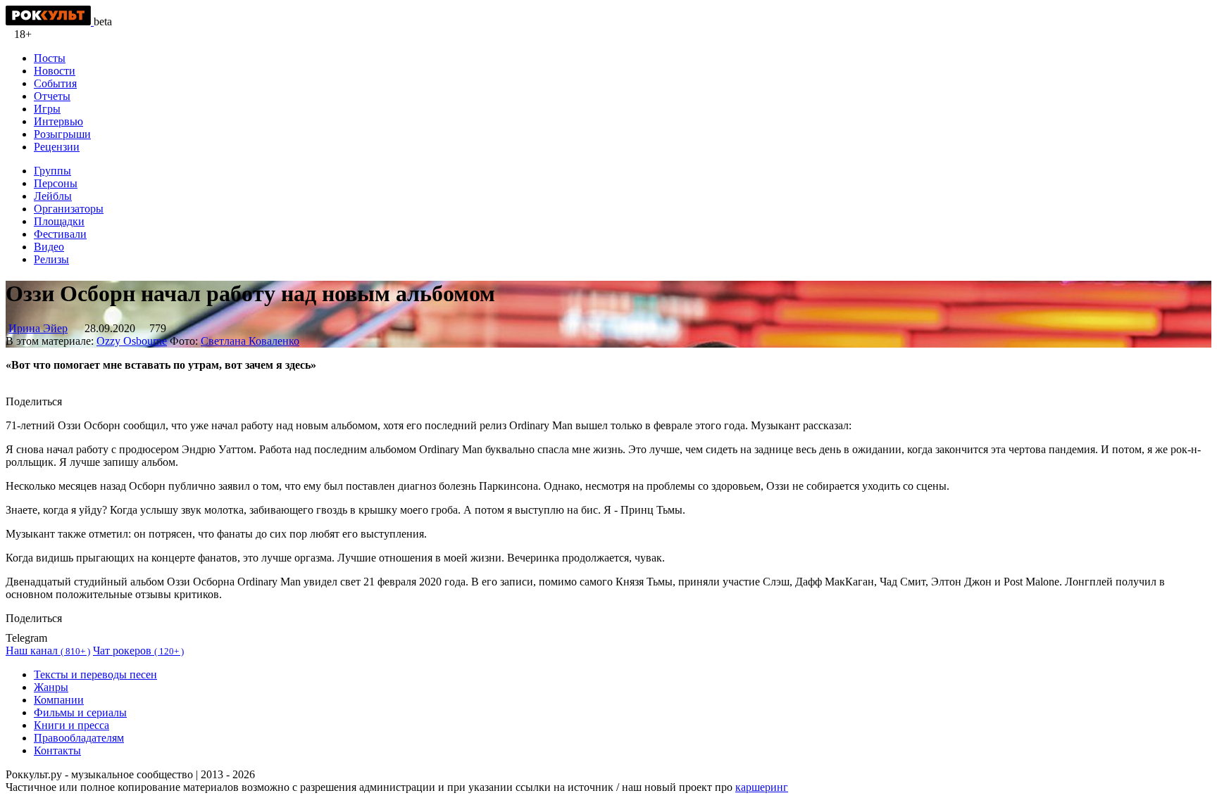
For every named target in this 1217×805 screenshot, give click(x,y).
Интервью (58, 121)
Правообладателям (79, 738)
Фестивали (60, 234)
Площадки (59, 221)
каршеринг (761, 787)
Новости (54, 71)
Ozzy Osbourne (131, 341)
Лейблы (53, 196)
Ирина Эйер (38, 328)
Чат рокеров (138, 651)
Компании (59, 700)
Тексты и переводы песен (95, 674)
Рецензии (57, 147)
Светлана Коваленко (250, 341)
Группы (52, 171)
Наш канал (48, 651)
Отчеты (52, 96)
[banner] (50, 21)
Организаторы (69, 209)
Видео (49, 247)
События (55, 83)
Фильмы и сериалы (80, 712)
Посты (49, 58)
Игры (47, 109)
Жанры (51, 687)
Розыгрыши (62, 134)
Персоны (55, 183)
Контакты (57, 750)
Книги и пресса (71, 725)
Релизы (51, 259)
